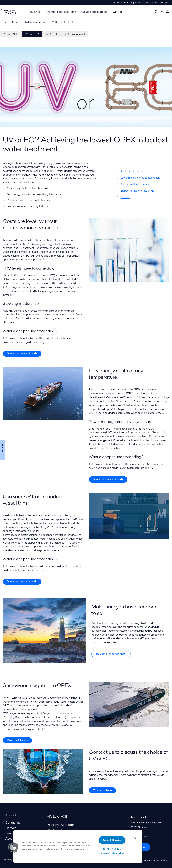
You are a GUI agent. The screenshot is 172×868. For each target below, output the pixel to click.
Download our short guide (22, 353)
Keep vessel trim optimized (135, 184)
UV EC (54, 22)
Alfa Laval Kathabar (60, 825)
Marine (15, 22)
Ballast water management (35, 22)
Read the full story (17, 740)
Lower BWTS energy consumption (140, 178)
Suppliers (135, 2)
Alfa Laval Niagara (59, 830)
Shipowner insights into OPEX (138, 191)
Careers (10, 828)
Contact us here (102, 790)
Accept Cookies (112, 840)
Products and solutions (61, 12)
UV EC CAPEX (10, 34)
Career (124, 2)
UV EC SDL (51, 34)
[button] (13, 847)
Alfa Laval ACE (57, 816)
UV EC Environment (74, 34)
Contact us (12, 822)
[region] (77, 846)
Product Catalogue (159, 2)
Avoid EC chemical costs (134, 171)
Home (5, 22)
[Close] (135, 838)
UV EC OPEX (32, 34)
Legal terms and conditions (154, 860)
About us (114, 2)
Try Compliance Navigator (111, 654)
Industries (34, 12)
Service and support (94, 12)
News (145, 2)
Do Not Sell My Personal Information (111, 851)
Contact (118, 12)
